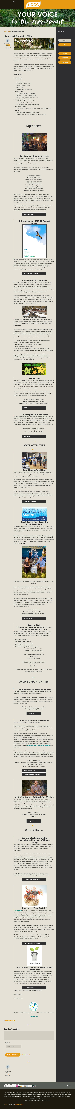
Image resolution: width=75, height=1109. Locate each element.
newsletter (13, 1020)
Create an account (26, 1054)
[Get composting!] (34, 987)
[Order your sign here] (34, 501)
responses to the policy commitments (38, 745)
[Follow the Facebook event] (34, 774)
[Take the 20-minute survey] (34, 879)
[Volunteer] (34, 436)
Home (5, 31)
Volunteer (65, 57)
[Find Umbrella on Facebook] (34, 943)
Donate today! (34, 1016)
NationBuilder (19, 1104)
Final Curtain (18, 910)
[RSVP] (34, 408)
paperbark (7, 1020)
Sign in (62, 31)
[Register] (34, 713)
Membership (65, 62)
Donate (65, 53)
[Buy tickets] (34, 821)
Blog (9, 31)
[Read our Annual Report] (34, 273)
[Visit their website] (34, 770)
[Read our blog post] (34, 214)
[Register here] (34, 618)
